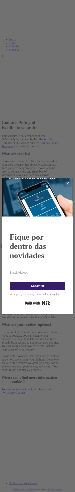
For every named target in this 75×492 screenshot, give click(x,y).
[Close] (68, 183)
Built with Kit (37, 303)
